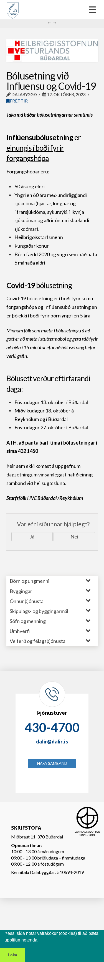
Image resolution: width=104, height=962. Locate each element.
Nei (74, 536)
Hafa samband (52, 763)
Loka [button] (12, 955)
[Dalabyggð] (13, 8)
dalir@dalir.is (52, 741)
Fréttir (19, 100)
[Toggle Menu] (52, 9)
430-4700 (52, 727)
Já (32, 536)
